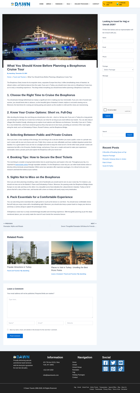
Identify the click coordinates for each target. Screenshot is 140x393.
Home (74, 362)
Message (105, 76)
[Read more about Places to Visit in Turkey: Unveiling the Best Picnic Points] (72, 253)
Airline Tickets (94, 387)
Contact (75, 377)
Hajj (73, 372)
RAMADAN (59, 4)
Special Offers (112, 387)
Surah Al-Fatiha (108, 166)
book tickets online (21, 164)
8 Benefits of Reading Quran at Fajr (114, 152)
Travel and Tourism (13, 270)
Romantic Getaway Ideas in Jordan (114, 159)
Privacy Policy (107, 389)
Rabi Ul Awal (107, 162)
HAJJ (68, 4)
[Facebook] (105, 362)
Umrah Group (77, 367)
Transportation (103, 387)
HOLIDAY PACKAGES (81, 4)
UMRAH (48, 4)
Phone (104, 56)
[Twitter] (113, 362)
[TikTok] (120, 369)
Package (105, 66)
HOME (41, 4)
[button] (52, 4)
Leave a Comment (57, 274)
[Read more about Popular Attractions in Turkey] (28, 252)
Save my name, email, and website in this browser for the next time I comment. (33, 330)
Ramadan (75, 370)
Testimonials (98, 389)
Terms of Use (116, 389)
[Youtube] (120, 362)
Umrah (74, 365)
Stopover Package (109, 155)
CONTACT (96, 4)
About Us (124, 387)
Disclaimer (124, 389)
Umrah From (85, 387)
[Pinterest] (113, 369)
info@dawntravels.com (51, 375)
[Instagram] (105, 369)
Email (104, 47)
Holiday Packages (78, 375)
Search (105, 131)
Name (104, 37)
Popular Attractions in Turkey (19, 267)
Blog (119, 387)
